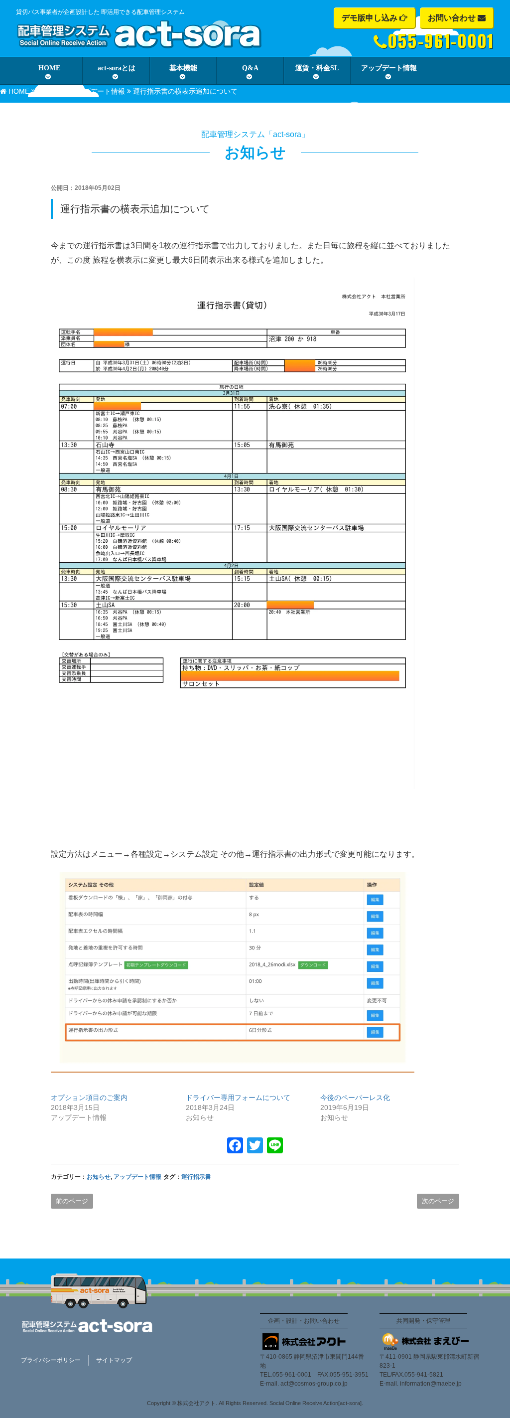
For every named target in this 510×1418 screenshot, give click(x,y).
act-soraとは (116, 68)
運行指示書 (196, 1176)
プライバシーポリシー (51, 1360)
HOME (49, 68)
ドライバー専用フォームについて (238, 1098)
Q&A (250, 68)
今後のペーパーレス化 (355, 1098)
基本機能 (183, 68)
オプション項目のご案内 (89, 1098)
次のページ (438, 1201)
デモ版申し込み (370, 17)
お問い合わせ (453, 17)
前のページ (72, 1201)
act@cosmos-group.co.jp (314, 1383)
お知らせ (51, 91)
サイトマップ (114, 1360)
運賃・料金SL (317, 68)
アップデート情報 (389, 68)
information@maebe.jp (431, 1383)
